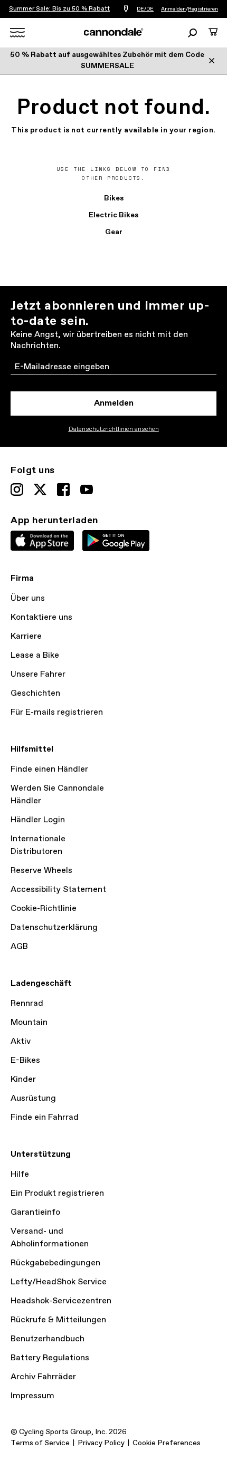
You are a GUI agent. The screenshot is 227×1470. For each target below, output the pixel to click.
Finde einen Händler (49, 769)
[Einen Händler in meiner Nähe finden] (126, 9)
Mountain (29, 1022)
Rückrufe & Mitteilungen (58, 1319)
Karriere (26, 636)
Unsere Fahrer (38, 674)
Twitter (40, 489)
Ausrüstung (33, 1098)
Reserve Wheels (41, 870)
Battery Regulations (50, 1357)
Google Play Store (116, 540)
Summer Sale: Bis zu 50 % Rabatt (59, 9)
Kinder (23, 1079)
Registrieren (203, 9)
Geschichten (35, 693)
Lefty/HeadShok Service (59, 1282)
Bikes (114, 198)
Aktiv (21, 1041)
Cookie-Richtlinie (44, 908)
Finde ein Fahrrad (45, 1117)
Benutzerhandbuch (47, 1338)
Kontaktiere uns (41, 617)
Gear (113, 232)
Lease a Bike (35, 655)
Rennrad (27, 1003)
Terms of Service (40, 1443)
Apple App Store (42, 540)
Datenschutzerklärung (54, 927)
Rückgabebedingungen (55, 1263)
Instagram (17, 489)
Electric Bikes (113, 215)
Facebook (63, 489)
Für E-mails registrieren (57, 712)
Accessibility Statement (58, 889)
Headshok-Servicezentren (61, 1300)
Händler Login (38, 819)
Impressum (32, 1395)
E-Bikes (25, 1060)
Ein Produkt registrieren (57, 1193)
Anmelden (173, 9)
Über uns (28, 598)
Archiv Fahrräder (43, 1376)
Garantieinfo (35, 1212)
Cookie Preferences (167, 1443)
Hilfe (20, 1174)
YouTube (86, 489)
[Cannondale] (113, 32)
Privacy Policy (101, 1443)
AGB (19, 946)
